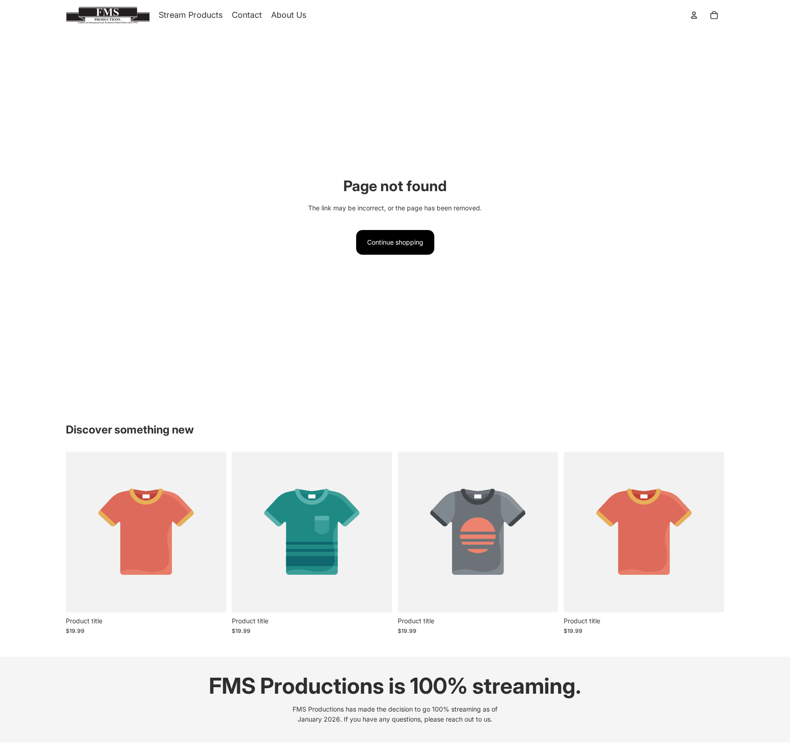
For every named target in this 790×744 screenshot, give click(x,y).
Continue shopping (395, 242)
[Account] (694, 15)
